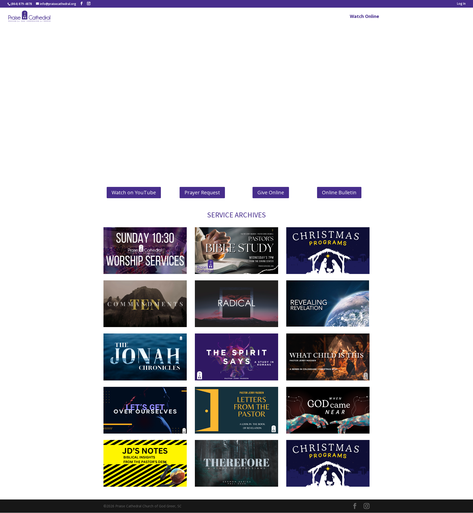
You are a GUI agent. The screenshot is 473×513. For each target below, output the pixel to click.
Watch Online (364, 17)
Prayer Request (202, 192)
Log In (461, 4)
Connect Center (403, 17)
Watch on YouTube (134, 192)
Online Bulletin (339, 192)
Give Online (270, 192)
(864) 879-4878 (21, 4)
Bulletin (440, 17)
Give (460, 17)
